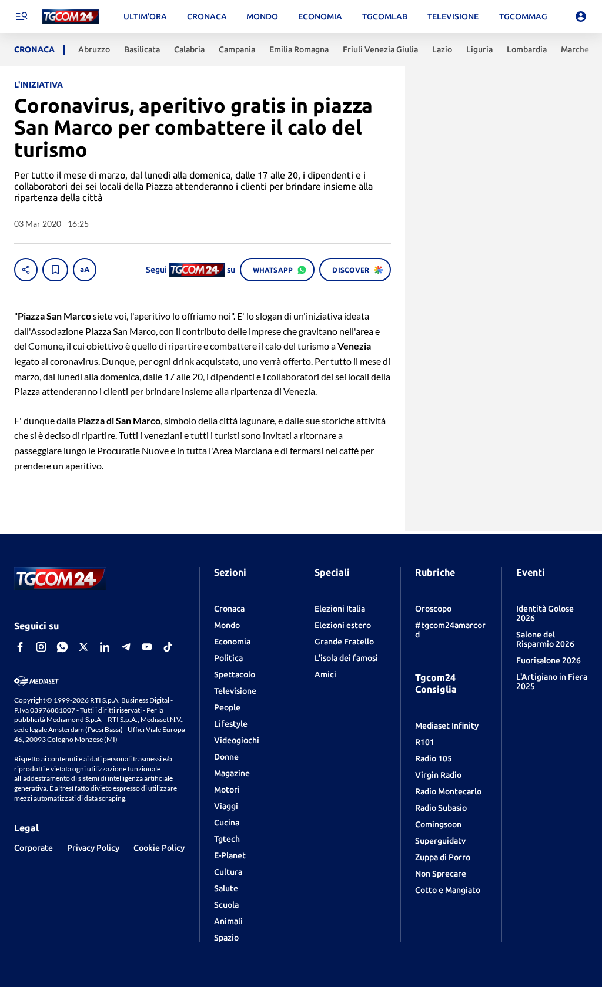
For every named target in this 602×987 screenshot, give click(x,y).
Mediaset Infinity (447, 725)
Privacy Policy (93, 847)
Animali (228, 921)
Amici (325, 674)
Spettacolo (234, 674)
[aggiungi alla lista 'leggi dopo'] (55, 269)
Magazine (232, 773)
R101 (424, 742)
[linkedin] (105, 647)
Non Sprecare (440, 873)
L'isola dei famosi (346, 658)
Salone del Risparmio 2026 (545, 639)
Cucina (226, 822)
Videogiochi (236, 740)
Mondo (227, 625)
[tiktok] (168, 647)
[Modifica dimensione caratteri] (84, 269)
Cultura (228, 872)
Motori (227, 789)
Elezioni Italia (340, 608)
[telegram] (126, 647)
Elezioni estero (343, 625)
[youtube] (147, 647)
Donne (226, 756)
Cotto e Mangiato (447, 890)
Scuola (226, 904)
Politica (228, 658)
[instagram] (41, 647)
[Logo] (70, 16)
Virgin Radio (438, 775)
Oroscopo (433, 608)
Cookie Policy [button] (159, 847)
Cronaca (229, 608)
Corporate (33, 847)
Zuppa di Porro (442, 857)
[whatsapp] (62, 647)
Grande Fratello (344, 641)
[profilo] (581, 16)
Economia (232, 641)
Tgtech (227, 839)
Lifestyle (231, 723)
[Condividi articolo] (26, 269)
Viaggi (226, 806)
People (227, 707)
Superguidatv (440, 840)
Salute (226, 888)
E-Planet (230, 855)
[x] (83, 647)
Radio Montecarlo (448, 791)
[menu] (21, 16)
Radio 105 (433, 758)
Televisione (235, 691)
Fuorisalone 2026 (548, 660)
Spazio (226, 937)
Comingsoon (438, 824)
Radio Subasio (441, 808)
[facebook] (20, 647)
